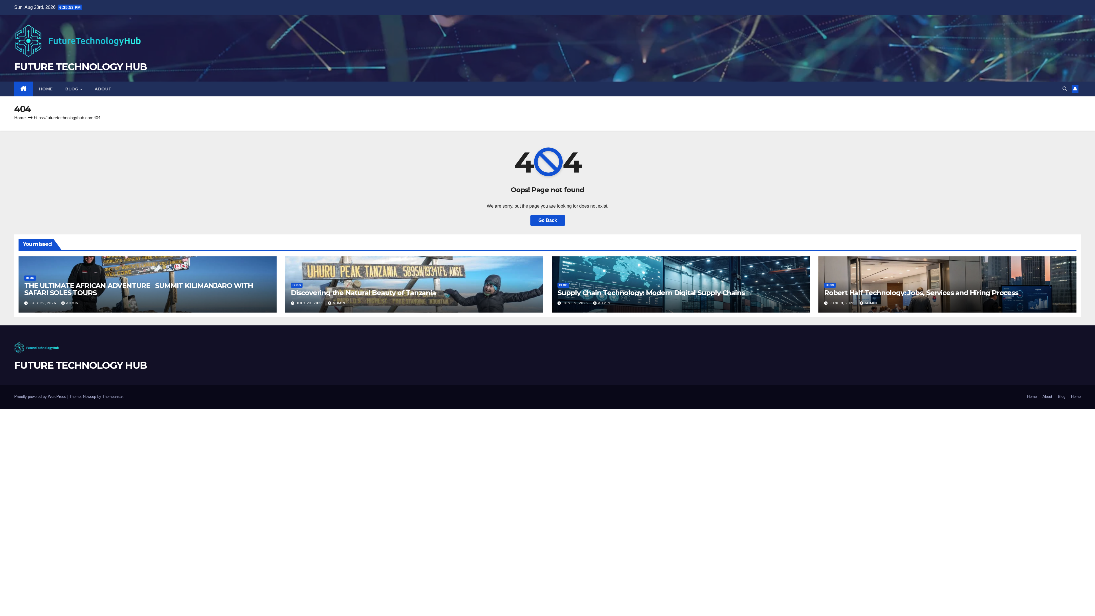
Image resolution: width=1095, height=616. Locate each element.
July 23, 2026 (310, 303)
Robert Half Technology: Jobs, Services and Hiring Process (921, 293)
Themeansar (112, 396)
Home (46, 89)
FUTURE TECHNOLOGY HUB (80, 67)
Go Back (547, 220)
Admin (72, 303)
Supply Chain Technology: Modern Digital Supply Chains (651, 293)
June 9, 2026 (576, 303)
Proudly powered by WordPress (40, 396)
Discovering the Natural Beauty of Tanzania (363, 293)
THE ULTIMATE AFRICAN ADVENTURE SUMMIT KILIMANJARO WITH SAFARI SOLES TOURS (138, 289)
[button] (1064, 88)
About (103, 89)
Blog (72, 89)
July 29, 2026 (43, 303)
